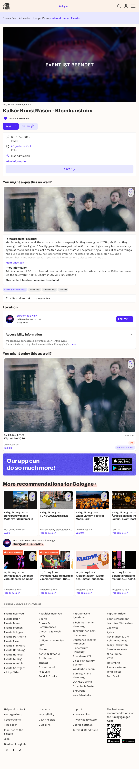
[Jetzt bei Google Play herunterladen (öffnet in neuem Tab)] (122, 468)
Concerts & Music (50, 631)
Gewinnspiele (47, 719)
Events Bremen (13, 627)
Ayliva (110, 632)
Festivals (44, 671)
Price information (16, 161)
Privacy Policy (81, 714)
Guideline (45, 724)
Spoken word (47, 667)
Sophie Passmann (118, 618)
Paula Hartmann (117, 667)
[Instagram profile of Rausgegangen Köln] (6, 750)
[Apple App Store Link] (113, 741)
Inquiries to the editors (13, 731)
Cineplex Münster (84, 686)
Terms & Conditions (85, 730)
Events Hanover (13, 654)
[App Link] (114, 731)
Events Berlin (12, 618)
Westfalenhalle (82, 695)
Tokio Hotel (114, 671)
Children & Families (51, 640)
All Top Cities (12, 672)
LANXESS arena (82, 681)
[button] (69, 169)
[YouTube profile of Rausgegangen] (20, 750)
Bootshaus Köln (83, 656)
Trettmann (113, 662)
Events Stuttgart (14, 668)
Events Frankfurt (14, 645)
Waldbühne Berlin (84, 669)
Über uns (44, 709)
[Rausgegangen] (6, 6)
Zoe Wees (112, 627)
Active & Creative (49, 653)
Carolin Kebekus (117, 649)
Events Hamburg (14, 650)
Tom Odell (113, 676)
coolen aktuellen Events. (64, 18)
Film (41, 644)
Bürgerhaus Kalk (21, 146)
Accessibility (46, 714)
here (73, 344)
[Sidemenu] (133, 6)
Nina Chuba (114, 653)
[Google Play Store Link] (128, 741)
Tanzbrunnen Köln (84, 630)
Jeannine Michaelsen (120, 623)
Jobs (6, 738)
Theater (43, 662)
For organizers (13, 714)
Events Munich (13, 663)
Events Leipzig (13, 659)
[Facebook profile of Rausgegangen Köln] (13, 750)
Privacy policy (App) (85, 719)
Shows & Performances (15, 289)
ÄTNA (110, 658)
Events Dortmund (15, 636)
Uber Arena (79, 635)
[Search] (119, 6)
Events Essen (12, 641)
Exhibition (45, 658)
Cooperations (12, 719)
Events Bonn (12, 623)
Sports (43, 618)
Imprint (77, 709)
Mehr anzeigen (15, 262)
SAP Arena (79, 690)
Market (43, 649)
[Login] (126, 6)
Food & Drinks (48, 676)
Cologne (8, 603)
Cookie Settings (83, 724)
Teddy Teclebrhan (117, 644)
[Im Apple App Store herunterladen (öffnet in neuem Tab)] (122, 461)
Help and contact (14, 709)
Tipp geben (10, 724)
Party (42, 636)
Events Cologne (13, 632)
